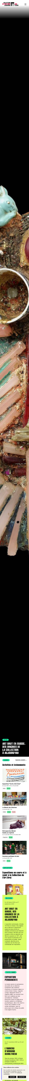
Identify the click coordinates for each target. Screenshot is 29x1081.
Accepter (22, 1077)
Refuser (12, 1077)
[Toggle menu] (25, 4)
